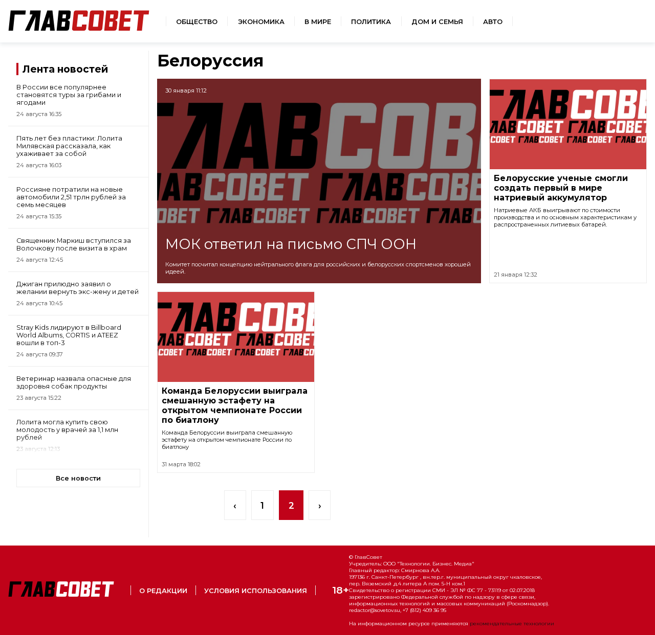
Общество (196, 22)
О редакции (163, 591)
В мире (317, 22)
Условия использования (255, 591)
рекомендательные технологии (512, 623)
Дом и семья (437, 22)
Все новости (78, 478)
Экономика (261, 22)
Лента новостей (65, 69)
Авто (493, 22)
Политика (371, 22)
